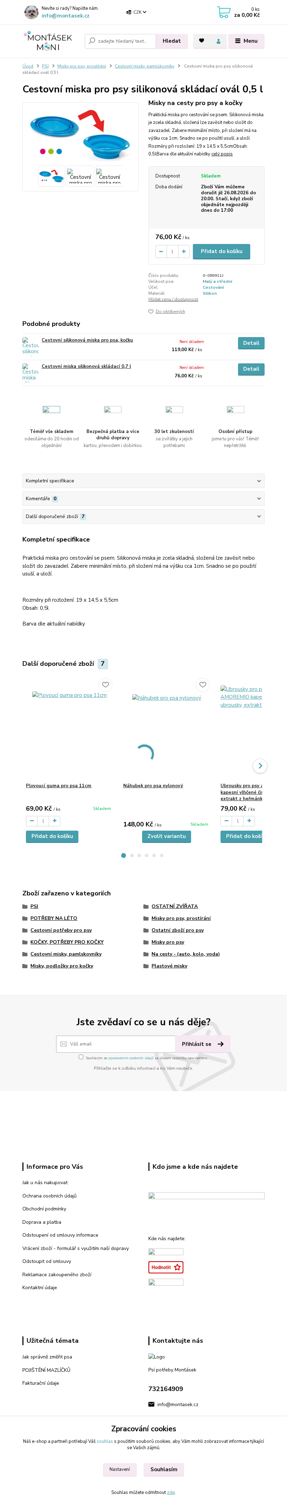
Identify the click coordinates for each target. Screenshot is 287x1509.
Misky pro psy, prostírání (81, 66)
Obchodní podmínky (44, 1209)
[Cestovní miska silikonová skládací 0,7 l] (30, 373)
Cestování (213, 287)
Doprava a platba (41, 1222)
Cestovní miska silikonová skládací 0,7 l (86, 366)
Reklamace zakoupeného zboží (56, 1274)
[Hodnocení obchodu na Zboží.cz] (165, 1267)
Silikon (210, 293)
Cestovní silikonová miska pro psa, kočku (87, 340)
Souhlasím (163, 1469)
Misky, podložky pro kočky (61, 966)
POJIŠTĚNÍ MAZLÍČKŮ (46, 1370)
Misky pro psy (168, 942)
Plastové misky (169, 966)
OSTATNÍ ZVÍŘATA (175, 906)
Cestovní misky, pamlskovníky (144, 66)
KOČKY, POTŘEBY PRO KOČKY (67, 942)
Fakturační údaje (40, 1383)
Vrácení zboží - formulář (49, 1248)
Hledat (172, 40)
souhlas (105, 1441)
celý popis (222, 154)
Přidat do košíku (222, 251)
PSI (45, 66)
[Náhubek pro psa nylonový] (166, 729)
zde (171, 1492)
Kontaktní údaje (39, 1287)
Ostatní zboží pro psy (178, 930)
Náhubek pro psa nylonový (153, 786)
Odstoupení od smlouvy (48, 1235)
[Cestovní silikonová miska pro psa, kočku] (30, 346)
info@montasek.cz (66, 15)
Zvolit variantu (166, 836)
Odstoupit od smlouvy (46, 1261)
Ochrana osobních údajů (49, 1196)
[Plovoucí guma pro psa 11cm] (69, 729)
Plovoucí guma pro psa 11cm (58, 786)
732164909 (165, 1388)
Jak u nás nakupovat (45, 1182)
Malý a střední (217, 281)
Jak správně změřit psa (47, 1357)
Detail (251, 343)
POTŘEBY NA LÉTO (53, 918)
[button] (123, 855)
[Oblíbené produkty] (201, 40)
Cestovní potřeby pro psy (61, 930)
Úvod (27, 66)
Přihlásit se (197, 1044)
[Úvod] (50, 41)
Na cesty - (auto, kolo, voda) (186, 954)
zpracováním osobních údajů (131, 1058)
